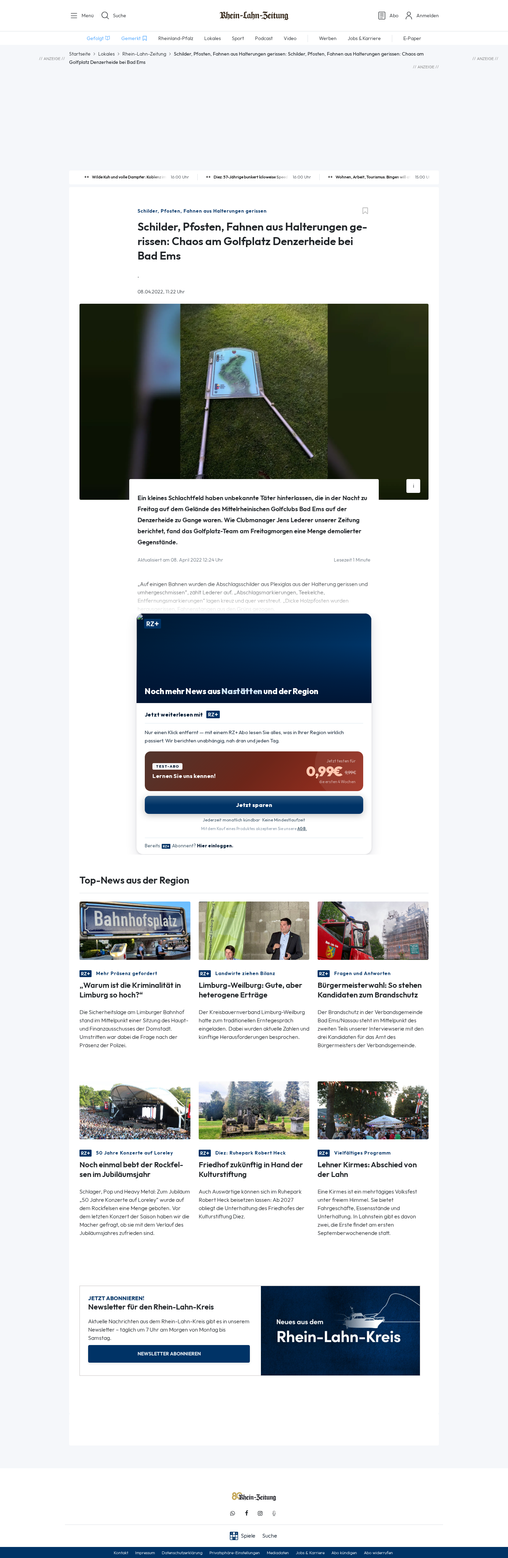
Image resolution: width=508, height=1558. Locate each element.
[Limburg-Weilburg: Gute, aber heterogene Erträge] (254, 930)
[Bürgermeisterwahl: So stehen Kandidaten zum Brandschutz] (373, 930)
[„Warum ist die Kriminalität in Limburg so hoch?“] (134, 930)
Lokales (106, 54)
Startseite (80, 54)
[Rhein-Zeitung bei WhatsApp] (232, 1513)
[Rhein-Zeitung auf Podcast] (274, 1513)
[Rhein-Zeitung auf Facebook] (246, 1513)
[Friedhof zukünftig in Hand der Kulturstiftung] (254, 1109)
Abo (393, 15)
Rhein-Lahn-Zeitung (144, 54)
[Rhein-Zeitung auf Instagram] (260, 1513)
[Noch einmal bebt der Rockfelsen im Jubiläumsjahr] (134, 1109)
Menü (87, 15)
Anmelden (427, 15)
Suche (119, 15)
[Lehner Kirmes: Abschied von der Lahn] (373, 1109)
